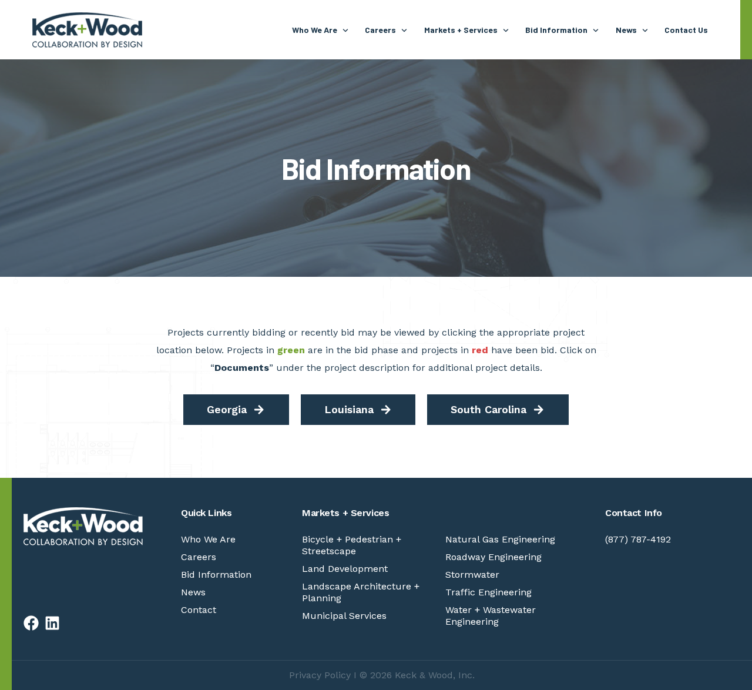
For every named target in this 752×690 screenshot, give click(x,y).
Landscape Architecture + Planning (360, 592)
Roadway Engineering (493, 556)
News (193, 592)
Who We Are (208, 539)
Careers (198, 556)
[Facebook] (31, 623)
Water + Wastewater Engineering (490, 615)
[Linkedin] (52, 623)
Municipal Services (344, 615)
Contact (198, 609)
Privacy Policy (320, 675)
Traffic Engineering (488, 592)
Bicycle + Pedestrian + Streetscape (351, 545)
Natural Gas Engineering (500, 539)
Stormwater (472, 574)
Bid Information (216, 574)
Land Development (345, 568)
